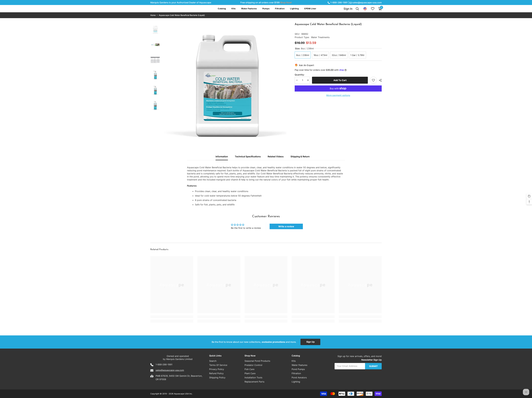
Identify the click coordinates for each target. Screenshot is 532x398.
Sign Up (310, 341)
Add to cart (339, 80)
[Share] (379, 80)
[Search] (357, 9)
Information (222, 156)
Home (153, 15)
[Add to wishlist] (373, 80)
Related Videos (276, 156)
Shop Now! (286, 2)
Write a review (286, 226)
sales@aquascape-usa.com (367, 2)
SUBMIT (373, 366)
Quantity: (300, 74)
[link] (171, 316)
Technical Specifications (248, 156)
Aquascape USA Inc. (183, 393)
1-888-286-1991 (339, 2)
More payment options (338, 95)
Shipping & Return (300, 156)
